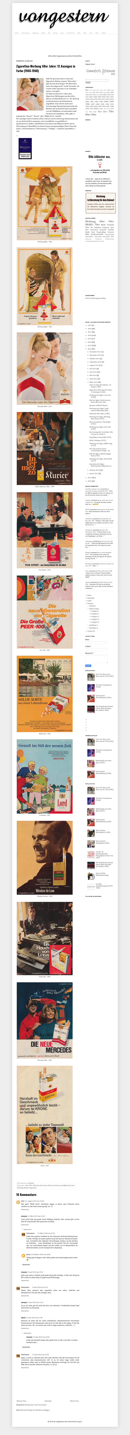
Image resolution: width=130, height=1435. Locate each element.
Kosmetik (103, 230)
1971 (108, 97)
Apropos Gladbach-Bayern (98, 405)
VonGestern (30, 1233)
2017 (90, 332)
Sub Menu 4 (93, 628)
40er (94, 112)
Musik (87, 232)
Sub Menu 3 (93, 625)
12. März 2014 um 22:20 (36, 1216)
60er (96, 33)
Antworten (25, 1209)
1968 (34, 1185)
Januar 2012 (94, 473)
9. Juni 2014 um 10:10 (35, 1272)
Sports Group (94, 609)
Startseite (48, 1401)
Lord (61, 1185)
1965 (112, 94)
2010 (90, 481)
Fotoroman (94, 230)
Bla (49, 33)
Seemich (87, 500)
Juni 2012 (93, 372)
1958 (87, 94)
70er (90, 33)
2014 (90, 342)
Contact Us (91, 631)
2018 (90, 329)
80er (84, 33)
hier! (66, 99)
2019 (90, 325)
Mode (43, 33)
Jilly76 (87, 509)
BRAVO (89, 224)
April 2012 (94, 379)
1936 (108, 90)
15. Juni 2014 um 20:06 (41, 1337)
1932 (97, 90)
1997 (108, 106)
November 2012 (95, 355)
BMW (87, 234)
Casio (86, 571)
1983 (101, 102)
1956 (108, 92)
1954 (101, 92)
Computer (105, 227)
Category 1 (95, 611)
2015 (90, 339)
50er (100, 112)
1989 (102, 104)
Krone (52, 1185)
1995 (99, 106)
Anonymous (88, 519)
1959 (90, 94)
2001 (101, 109)
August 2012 (94, 365)
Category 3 (95, 616)
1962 (100, 94)
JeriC (23, 1201)
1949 (93, 92)
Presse (55, 33)
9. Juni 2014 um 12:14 (35, 1302)
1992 (87, 106)
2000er (96, 109)
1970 (103, 97)
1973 (87, 99)
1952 (97, 92)
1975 (95, 99)
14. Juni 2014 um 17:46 (34, 1318)
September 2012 (96, 362)
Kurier (57, 1185)
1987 (93, 104)
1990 (107, 104)
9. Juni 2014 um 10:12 (40, 1287)
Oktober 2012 (95, 359)
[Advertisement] (65, 42)
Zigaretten (33, 1188)
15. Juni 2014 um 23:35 (40, 1355)
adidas (96, 241)
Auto (62, 33)
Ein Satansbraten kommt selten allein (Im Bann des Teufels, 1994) (104, 708)
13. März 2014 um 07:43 (46, 1233)
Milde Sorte (67, 1185)
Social (89, 601)
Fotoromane (25, 33)
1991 (112, 104)
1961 (97, 94)
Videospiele (98, 236)
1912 (90, 90)
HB (49, 1185)
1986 (87, 104)
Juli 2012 (93, 369)
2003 (108, 109)
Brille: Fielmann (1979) (97, 440)
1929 (94, 90)
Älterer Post (74, 1401)
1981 (92, 102)
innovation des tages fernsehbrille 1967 (96, 491)
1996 (104, 106)
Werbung (35, 33)
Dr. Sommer (70, 33)
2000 (91, 109)
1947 (90, 92)
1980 (87, 102)
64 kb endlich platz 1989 (105, 571)
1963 (104, 95)
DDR (112, 236)
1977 (104, 99)
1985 (111, 102)
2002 (104, 109)
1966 (26, 1185)
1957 (112, 92)
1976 (99, 99)
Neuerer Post (21, 1401)
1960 (94, 94)
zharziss (87, 582)
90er (78, 33)
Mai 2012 (93, 375)
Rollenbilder (89, 236)
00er (87, 90)
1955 (104, 92)
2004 (112, 109)
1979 (112, 99)
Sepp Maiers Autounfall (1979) (100, 437)
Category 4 (95, 619)
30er (90, 112)
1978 (108, 99)
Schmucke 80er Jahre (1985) (99, 414)
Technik (110, 225)
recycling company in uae (92, 489)
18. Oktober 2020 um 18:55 (40, 1254)
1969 (99, 97)
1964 (108, 94)
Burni (28, 1254)
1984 (106, 102)
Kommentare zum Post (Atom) (35, 1405)
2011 (90, 478)
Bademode (88, 239)
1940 (112, 90)
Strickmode (98, 239)
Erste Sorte (43, 1185)
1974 (91, 99)
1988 (97, 104)
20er (86, 112)
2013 (90, 345)
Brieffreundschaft (97, 234)
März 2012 (94, 382)
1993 (91, 106)
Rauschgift (106, 236)
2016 (90, 335)
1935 (104, 90)
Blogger (87, 552)
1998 (112, 106)
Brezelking (88, 564)
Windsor (26, 1188)
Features (90, 603)
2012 (90, 349)
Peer (72, 1185)
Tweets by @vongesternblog (95, 298)
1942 (86, 92)
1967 (30, 1185)
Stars (93, 232)
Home (16, 33)
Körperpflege (101, 232)
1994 (95, 106)
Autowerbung (109, 234)
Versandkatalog (89, 241)
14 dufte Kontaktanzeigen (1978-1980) (104, 886)
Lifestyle (92, 606)
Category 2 (95, 614)
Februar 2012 (95, 470)
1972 (112, 97)
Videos (103, 33)
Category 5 (95, 622)
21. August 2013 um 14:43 (34, 1201)
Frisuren (111, 232)
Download (90, 598)
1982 (96, 102)
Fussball (111, 230)
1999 (87, 109)
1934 (101, 90)
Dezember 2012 (95, 352)
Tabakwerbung (109, 239)
